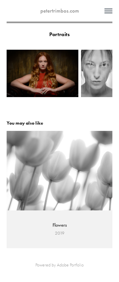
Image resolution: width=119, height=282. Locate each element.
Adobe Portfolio (70, 265)
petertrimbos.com (59, 10)
